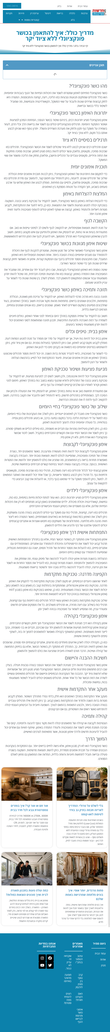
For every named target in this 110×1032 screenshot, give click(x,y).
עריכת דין (34, 13)
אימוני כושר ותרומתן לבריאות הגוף (78, 1015)
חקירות (9, 13)
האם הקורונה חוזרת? (78, 996)
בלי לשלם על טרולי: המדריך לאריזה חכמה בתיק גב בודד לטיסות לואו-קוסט (85, 810)
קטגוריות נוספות (31, 19)
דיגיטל (48, 13)
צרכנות (84, 13)
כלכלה (72, 13)
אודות (69, 6)
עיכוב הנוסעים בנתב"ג (78, 959)
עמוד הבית (83, 6)
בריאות (60, 13)
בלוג (59, 6)
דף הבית (84, 45)
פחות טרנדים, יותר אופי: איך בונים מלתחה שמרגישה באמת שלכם (84, 894)
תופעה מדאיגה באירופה (67, 978)
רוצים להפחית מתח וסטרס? (67, 998)
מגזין (103, 965)
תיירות (21, 13)
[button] (7, 65)
